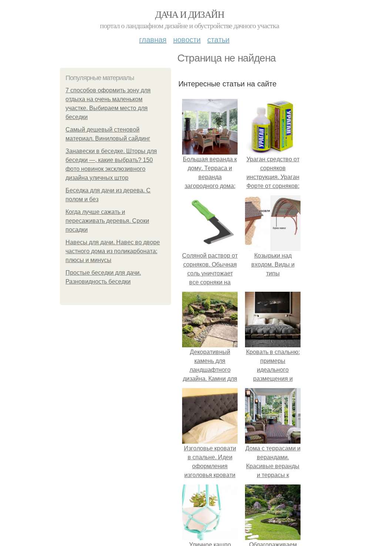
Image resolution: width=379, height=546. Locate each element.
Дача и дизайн (189, 14)
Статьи (218, 39)
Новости (187, 39)
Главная (153, 39)
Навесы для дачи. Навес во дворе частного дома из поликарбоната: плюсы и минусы (113, 251)
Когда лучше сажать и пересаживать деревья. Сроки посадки (107, 221)
